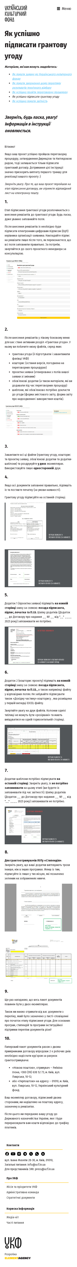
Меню (66, 8)
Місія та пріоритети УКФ (22, 1187)
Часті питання (15, 1222)
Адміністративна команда (23, 1192)
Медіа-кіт (13, 1217)
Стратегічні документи (21, 1197)
